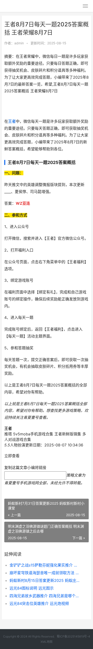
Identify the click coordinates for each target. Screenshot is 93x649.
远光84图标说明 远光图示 (32, 588)
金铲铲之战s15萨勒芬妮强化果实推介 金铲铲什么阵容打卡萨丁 (45, 565)
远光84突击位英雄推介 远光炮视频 (39, 603)
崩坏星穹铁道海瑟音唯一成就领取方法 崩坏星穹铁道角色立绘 (45, 572)
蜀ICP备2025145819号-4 (73, 636)
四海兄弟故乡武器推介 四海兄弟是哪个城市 (45, 595)
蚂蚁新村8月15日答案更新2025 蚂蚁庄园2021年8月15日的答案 (45, 580)
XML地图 (46, 641)
